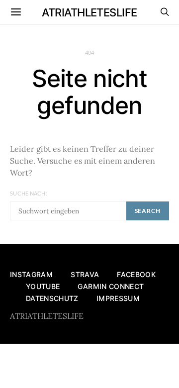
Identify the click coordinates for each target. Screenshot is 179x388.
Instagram (31, 274)
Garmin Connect (111, 286)
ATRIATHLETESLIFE (89, 12)
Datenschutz (52, 298)
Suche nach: (28, 193)
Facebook (136, 274)
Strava (85, 274)
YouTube (43, 286)
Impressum (118, 298)
